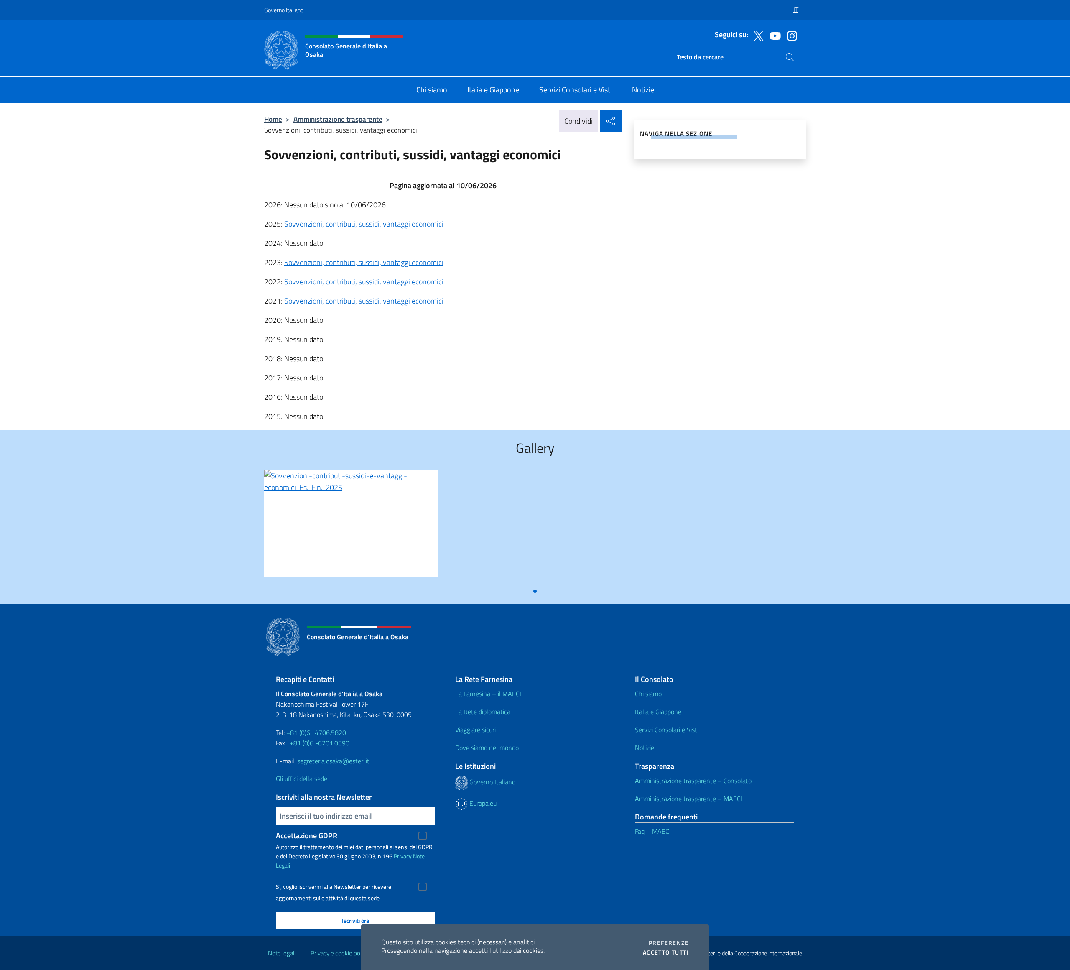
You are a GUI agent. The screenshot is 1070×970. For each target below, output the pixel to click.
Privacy (403, 856)
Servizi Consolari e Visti (666, 730)
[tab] (535, 591)
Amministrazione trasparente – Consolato (693, 781)
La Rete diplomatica (482, 712)
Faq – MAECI (653, 831)
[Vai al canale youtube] (773, 35)
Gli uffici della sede (301, 778)
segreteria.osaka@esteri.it (333, 761)
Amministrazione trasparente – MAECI (688, 799)
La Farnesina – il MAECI (488, 694)
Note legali (282, 953)
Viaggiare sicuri (475, 730)
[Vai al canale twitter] (756, 35)
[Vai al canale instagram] (790, 35)
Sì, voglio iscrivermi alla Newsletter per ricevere (333, 886)
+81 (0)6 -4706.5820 (316, 733)
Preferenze (669, 943)
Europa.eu (482, 803)
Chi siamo (648, 694)
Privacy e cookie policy (340, 953)
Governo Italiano (283, 9)
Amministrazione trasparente (337, 119)
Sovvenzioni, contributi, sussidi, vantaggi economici (363, 224)
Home (273, 119)
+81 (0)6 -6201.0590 (319, 743)
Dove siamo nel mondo (487, 748)
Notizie (644, 748)
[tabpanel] (351, 526)
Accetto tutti (666, 952)
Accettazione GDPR (306, 835)
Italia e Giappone (658, 712)
